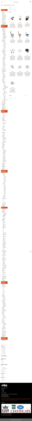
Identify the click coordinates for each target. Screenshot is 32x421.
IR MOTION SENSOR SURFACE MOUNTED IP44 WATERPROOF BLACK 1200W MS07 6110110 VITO (27, 58)
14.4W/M (5, 180)
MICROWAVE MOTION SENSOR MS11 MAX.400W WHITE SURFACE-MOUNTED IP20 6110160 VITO (19, 27)
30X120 (4, 61)
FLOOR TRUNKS (4, 326)
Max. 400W (3, 349)
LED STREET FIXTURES (3, 145)
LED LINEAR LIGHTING (3, 29)
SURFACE (4, 45)
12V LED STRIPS (4, 174)
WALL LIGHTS (3, 14)
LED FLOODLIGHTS (4, 21)
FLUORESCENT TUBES (4, 269)
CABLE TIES (3, 330)
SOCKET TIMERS (4, 331)
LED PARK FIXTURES (3, 147)
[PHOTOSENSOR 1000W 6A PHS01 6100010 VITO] (27, 34)
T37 (3, 230)
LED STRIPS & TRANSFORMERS (3, 171)
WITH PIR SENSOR (4, 239)
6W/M (4, 194)
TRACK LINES (4, 85)
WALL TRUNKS (4, 324)
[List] (10, 12)
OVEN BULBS (3, 280)
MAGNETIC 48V (4, 83)
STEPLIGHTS (3, 129)
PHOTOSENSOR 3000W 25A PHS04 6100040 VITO (12, 41)
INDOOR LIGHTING (2, 26)
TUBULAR (4, 153)
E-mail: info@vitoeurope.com (5, 396)
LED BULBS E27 (4, 227)
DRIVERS (4, 62)
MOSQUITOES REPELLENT (4, 243)
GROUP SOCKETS (3, 314)
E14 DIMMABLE (4, 224)
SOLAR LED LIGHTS (3, 143)
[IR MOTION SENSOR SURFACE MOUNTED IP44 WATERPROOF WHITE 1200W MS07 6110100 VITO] (12, 67)
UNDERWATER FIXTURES (4, 167)
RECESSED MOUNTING (4, 304)
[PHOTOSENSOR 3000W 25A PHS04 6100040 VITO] (12, 34)
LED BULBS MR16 (4, 251)
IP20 (2, 361)
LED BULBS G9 (4, 258)
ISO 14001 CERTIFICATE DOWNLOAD (6, 413)
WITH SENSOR (4, 49)
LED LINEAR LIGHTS (4, 38)
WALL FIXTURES (4, 120)
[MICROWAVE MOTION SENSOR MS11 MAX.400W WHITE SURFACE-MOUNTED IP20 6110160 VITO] (20, 18)
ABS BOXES (3, 301)
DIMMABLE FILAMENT (4, 216)
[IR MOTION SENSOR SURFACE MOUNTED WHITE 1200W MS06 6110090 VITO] (20, 67)
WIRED (4, 297)
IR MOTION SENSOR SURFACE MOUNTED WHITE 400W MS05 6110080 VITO (27, 74)
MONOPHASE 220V (4, 89)
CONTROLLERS (4, 340)
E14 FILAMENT (4, 214)
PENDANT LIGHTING (4, 57)
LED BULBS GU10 (4, 250)
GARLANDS (3, 285)
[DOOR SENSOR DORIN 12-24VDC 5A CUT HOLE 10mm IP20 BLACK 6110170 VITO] (12, 18)
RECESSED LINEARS (4, 31)
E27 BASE (4, 115)
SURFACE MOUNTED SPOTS (4, 77)
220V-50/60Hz (4, 371)
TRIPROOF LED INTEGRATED (4, 140)
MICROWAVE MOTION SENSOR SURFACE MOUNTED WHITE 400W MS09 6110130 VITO (20, 58)
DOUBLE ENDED (4, 263)
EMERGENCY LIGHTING (3, 105)
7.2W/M (5, 177)
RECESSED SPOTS (4, 74)
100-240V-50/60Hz (4, 368)
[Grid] (9, 12)
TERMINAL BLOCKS (3, 312)
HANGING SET (5, 55)
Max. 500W (3, 350)
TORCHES (3, 163)
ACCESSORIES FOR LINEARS (4, 36)
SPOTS (3, 128)
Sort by (25, 95)
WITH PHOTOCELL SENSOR (4, 241)
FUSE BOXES (3, 302)
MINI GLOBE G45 (4, 237)
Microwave (3, 379)
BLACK (3, 374)
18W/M (4, 190)
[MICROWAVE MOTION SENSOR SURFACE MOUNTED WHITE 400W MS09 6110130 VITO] (20, 50)
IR (2, 378)
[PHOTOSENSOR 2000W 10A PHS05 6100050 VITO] (27, 18)
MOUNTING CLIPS (4, 65)
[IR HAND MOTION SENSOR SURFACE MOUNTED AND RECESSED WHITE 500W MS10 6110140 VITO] (12, 50)
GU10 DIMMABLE (4, 226)
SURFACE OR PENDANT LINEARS (4, 34)
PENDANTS (3, 79)
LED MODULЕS (4, 106)
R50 (3, 249)
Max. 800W (3, 351)
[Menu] (2, 2)
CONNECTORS (5, 86)
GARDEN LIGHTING (3, 169)
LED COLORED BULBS (4, 271)
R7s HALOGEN (4, 267)
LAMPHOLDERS (4, 286)
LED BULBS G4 (4, 255)
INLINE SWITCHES (3, 322)
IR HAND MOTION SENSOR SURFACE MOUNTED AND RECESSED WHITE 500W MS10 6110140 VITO (12, 59)
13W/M (4, 195)
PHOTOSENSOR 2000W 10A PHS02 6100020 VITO (19, 41)
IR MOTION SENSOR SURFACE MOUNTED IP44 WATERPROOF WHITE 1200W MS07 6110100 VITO (12, 74)
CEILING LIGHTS (4, 15)
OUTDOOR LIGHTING (2, 111)
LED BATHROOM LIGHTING (4, 71)
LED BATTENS (3, 68)
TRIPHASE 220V (4, 94)
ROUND (5, 43)
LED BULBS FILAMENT (3, 211)
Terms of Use (3, 388)
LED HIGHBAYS (4, 103)
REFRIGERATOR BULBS (4, 279)
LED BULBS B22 (4, 277)
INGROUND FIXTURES (3, 165)
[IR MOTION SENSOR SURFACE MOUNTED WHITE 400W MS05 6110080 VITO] (27, 67)
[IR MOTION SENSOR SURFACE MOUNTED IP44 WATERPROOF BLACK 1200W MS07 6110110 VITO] (27, 50)
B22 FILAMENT (4, 218)
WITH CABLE (4, 317)
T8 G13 (4, 291)
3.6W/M (5, 176)
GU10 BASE (4, 122)
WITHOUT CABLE (4, 316)
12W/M (4, 179)
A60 (3, 228)
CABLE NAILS (3, 309)
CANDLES (4, 246)
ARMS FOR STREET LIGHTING (4, 158)
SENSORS (3, 293)
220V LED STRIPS (4, 197)
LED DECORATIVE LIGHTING (4, 51)
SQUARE (5, 44)
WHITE (3, 375)
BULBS (3, 11)
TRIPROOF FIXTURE (3, 136)
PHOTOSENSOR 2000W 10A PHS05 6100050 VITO (27, 25)
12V (3, 199)
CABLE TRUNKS (4, 323)
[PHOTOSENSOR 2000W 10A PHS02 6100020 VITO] (20, 34)
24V (3, 200)
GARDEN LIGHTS (4, 16)
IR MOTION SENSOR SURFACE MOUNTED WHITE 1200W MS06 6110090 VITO (20, 74)
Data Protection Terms (4, 387)
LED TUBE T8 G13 (4, 259)
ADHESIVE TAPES (4, 310)
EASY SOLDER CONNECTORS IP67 (4, 328)
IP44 (2, 362)
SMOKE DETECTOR (3, 295)
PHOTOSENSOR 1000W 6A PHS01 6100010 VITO (27, 41)
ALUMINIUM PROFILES (3, 206)
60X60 (3, 60)
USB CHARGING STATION (4, 333)
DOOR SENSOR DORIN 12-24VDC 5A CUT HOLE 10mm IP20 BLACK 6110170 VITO (12, 26)
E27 (3, 287)
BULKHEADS (3, 24)
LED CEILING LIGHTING (3, 40)
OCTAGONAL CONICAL (4, 150)
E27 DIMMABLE (4, 222)
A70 (3, 229)
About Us (2, 389)
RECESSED (4, 42)
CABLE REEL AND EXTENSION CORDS (4, 335)
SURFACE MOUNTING (4, 306)
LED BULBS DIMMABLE (3, 220)
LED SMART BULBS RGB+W (4, 209)
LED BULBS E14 (4, 245)
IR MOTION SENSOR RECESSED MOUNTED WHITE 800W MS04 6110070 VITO (12, 90)
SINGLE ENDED (4, 261)
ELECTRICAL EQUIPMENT (3, 19)
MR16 (3, 292)
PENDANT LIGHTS (3, 13)
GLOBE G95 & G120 (4, 235)
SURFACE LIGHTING (4, 53)
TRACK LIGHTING (3, 81)
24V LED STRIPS (4, 183)
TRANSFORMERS (4, 23)
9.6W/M (5, 178)
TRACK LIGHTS (5, 96)
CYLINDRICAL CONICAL (4, 152)
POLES (3, 148)
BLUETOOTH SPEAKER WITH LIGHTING (4, 108)
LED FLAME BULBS (4, 276)
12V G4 (4, 256)
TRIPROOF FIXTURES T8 (4, 138)
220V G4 (4, 257)
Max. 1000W (3, 352)
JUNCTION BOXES (3, 308)
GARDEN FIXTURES (3, 119)
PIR (2, 380)
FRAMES (4, 63)
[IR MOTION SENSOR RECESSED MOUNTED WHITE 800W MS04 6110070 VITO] (12, 83)
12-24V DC (3, 367)
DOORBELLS (3, 296)
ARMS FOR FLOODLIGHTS (5, 160)
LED (3, 114)
